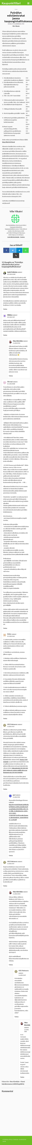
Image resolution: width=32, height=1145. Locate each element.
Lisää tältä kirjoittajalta (13, 237)
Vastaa (5, 309)
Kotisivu (22, 237)
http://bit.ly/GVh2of (8, 142)
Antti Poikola (12, 272)
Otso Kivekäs (18, 341)
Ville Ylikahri (16, 26)
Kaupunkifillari (11, 3)
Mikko (9, 315)
